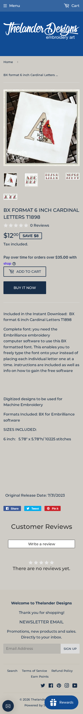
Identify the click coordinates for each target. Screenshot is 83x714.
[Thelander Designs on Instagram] (67, 686)
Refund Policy (62, 671)
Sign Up (70, 649)
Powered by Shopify (39, 705)
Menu (14, 5)
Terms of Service (34, 671)
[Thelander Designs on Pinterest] (58, 686)
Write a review (41, 544)
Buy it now (25, 288)
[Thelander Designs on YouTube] (74, 686)
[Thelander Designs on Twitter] (43, 686)
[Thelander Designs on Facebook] (50, 686)
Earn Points (40, 676)
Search (12, 671)
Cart (75, 5)
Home (8, 62)
